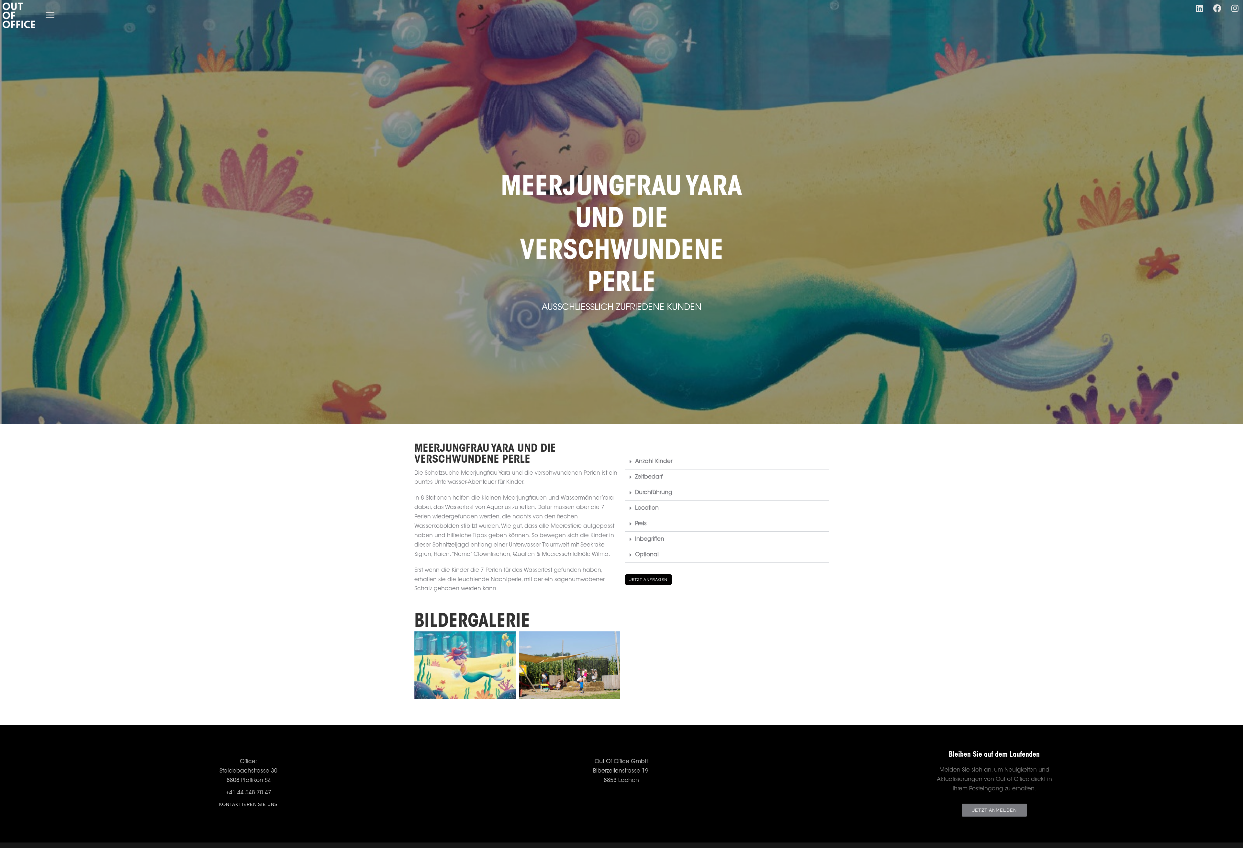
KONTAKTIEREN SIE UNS (248, 804)
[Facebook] (1217, 8)
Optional (647, 555)
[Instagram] (1235, 8)
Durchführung (653, 492)
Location (647, 508)
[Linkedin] (1199, 8)
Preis (641, 523)
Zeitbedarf (649, 477)
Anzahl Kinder (653, 461)
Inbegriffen (649, 539)
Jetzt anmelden (994, 810)
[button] (727, 461)
